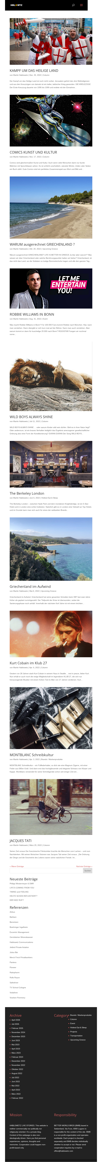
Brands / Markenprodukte (52, 759)
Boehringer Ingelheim (19, 927)
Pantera (13, 962)
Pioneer (13, 967)
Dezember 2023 (18, 1036)
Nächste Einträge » (84, 866)
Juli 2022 (15, 1077)
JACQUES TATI (20, 840)
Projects (73, 1032)
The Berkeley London (27, 493)
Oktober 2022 (17, 1069)
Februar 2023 (17, 1057)
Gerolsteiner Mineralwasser (21, 937)
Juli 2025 (15, 1024)
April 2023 (16, 1049)
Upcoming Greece (50, 249)
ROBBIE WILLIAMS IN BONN (32, 314)
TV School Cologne (18, 987)
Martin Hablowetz (20, 75)
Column (46, 75)
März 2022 (16, 1094)
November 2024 (18, 1032)
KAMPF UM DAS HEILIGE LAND (34, 70)
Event (45, 319)
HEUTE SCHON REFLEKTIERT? (23, 896)
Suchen (87, 871)
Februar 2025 (17, 1028)
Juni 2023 (16, 1040)
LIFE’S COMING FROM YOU (22, 888)
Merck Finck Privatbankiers (21, 957)
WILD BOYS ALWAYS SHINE (31, 416)
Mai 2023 (15, 1045)
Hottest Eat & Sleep (49, 498)
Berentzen (14, 922)
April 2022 (16, 1090)
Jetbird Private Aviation (19, 947)
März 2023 (16, 1053)
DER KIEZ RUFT (17, 900)
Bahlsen (13, 917)
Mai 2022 (15, 1086)
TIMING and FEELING (19, 892)
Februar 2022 (17, 1098)
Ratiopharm (15, 972)
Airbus (12, 912)
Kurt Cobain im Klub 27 (28, 663)
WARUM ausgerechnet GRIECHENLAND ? (42, 244)
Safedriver (14, 983)
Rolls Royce (15, 977)
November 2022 (18, 1065)
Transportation (76, 1036)
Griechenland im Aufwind (30, 586)
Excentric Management (19, 932)
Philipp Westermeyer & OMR (22, 883)
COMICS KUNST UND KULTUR (33, 152)
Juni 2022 (16, 1081)
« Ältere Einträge (17, 866)
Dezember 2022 (18, 1061)
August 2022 (17, 1073)
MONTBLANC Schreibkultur (32, 754)
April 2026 (16, 1020)
